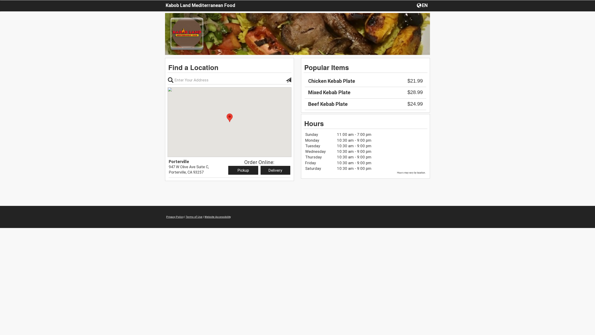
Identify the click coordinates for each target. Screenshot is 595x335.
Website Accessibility (218, 216)
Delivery (275, 170)
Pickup (243, 170)
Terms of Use (194, 216)
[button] (422, 5)
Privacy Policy (175, 216)
